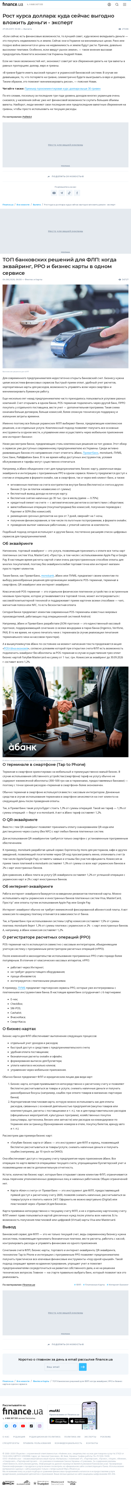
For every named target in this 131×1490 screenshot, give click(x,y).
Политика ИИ (72, 1437)
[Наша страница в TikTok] (31, 1426)
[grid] (65, 798)
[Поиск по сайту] (117, 4)
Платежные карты (94, 1285)
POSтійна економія (16, 648)
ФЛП (77, 1285)
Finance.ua (8, 204)
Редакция (19, 1437)
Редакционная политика (45, 1437)
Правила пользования (37, 1443)
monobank (47, 575)
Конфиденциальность (68, 1443)
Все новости (23, 204)
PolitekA (27, 116)
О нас (6, 1437)
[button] (83, 1367)
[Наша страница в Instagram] (39, 1426)
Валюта (27, 29)
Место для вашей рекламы (65, 144)
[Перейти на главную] (13, 4)
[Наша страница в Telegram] (6, 1426)
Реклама (105, 1437)
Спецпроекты (11, 1443)
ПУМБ (21, 988)
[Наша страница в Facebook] (15, 1426)
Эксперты (90, 1437)
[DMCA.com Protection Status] (8, 1486)
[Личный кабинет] (109, 4)
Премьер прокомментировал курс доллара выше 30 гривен (63, 88)
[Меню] (124, 4)
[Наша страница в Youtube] (23, 1426)
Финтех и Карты (33, 279)
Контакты (92, 1443)
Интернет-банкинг (117, 1285)
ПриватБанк (90, 452)
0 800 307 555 (36, 5)
